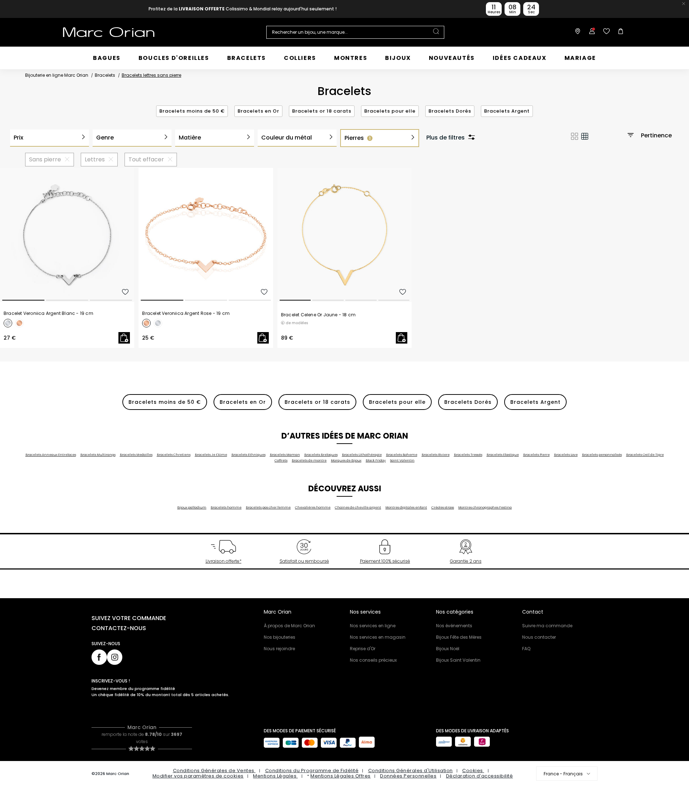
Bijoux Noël (447, 649)
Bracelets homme (226, 507)
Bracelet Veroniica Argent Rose (186, 313)
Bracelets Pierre (536, 455)
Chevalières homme (313, 507)
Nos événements (454, 626)
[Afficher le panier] (619, 32)
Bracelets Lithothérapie (362, 455)
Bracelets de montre (309, 460)
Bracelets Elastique (503, 455)
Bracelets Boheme (401, 455)
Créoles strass (442, 507)
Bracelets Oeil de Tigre (645, 455)
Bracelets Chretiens (174, 455)
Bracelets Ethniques (248, 455)
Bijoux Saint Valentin (458, 660)
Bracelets (105, 75)
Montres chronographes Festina (485, 507)
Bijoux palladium (191, 507)
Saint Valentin (402, 460)
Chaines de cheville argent (358, 507)
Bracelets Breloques (321, 455)
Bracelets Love (566, 455)
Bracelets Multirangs (98, 455)
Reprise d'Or (362, 649)
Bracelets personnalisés (602, 455)
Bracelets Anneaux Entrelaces (50, 455)
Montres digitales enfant (406, 507)
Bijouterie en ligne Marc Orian (56, 75)
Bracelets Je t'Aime (211, 455)
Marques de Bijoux (346, 460)
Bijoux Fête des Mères (459, 637)
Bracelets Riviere (436, 455)
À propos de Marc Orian (289, 626)
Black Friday (376, 460)
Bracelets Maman (285, 455)
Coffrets (281, 460)
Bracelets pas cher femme (268, 507)
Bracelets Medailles (136, 455)
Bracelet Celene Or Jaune (318, 314)
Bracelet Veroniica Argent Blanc (48, 313)
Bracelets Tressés (468, 455)
